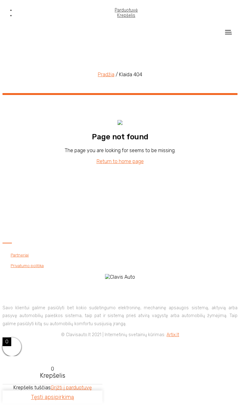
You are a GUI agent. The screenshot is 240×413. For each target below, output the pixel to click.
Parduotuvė (126, 10)
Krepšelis (126, 15)
